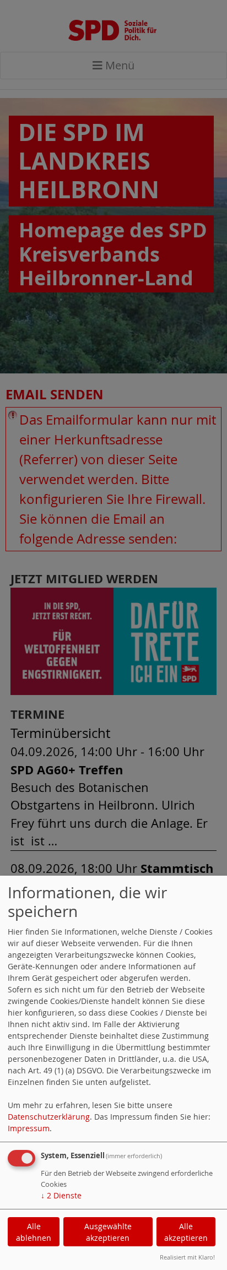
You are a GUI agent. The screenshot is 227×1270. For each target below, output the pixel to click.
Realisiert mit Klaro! (187, 1257)
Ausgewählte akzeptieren (108, 1232)
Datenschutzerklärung (49, 1116)
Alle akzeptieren (186, 1232)
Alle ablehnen (33, 1232)
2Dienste (61, 1195)
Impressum (29, 1128)
